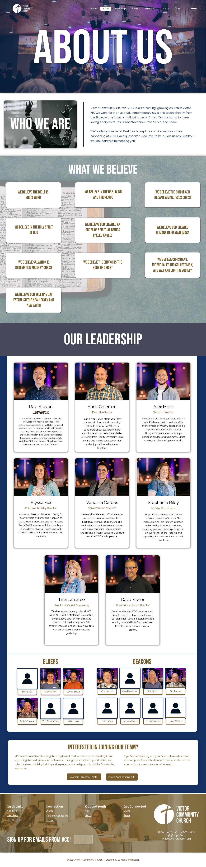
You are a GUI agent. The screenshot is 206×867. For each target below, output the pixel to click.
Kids (87, 810)
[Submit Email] (83, 839)
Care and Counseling (57, 815)
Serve (127, 815)
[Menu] (194, 8)
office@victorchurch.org (176, 838)
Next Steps (13, 815)
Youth (88, 815)
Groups (50, 820)
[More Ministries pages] (156, 8)
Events (49, 810)
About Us (12, 810)
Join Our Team (14, 820)
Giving (127, 810)
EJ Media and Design (129, 859)
